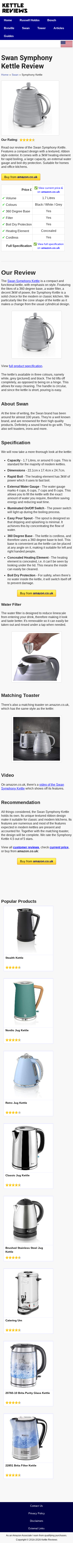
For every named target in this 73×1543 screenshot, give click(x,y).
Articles (59, 28)
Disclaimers (36, 1520)
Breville (9, 28)
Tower (41, 28)
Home (8, 20)
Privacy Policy (36, 1513)
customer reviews (26, 847)
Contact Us (36, 1505)
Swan (26, 28)
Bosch (51, 20)
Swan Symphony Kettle (23, 281)
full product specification (25, 366)
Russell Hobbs (30, 20)
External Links (36, 1528)
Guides (9, 36)
